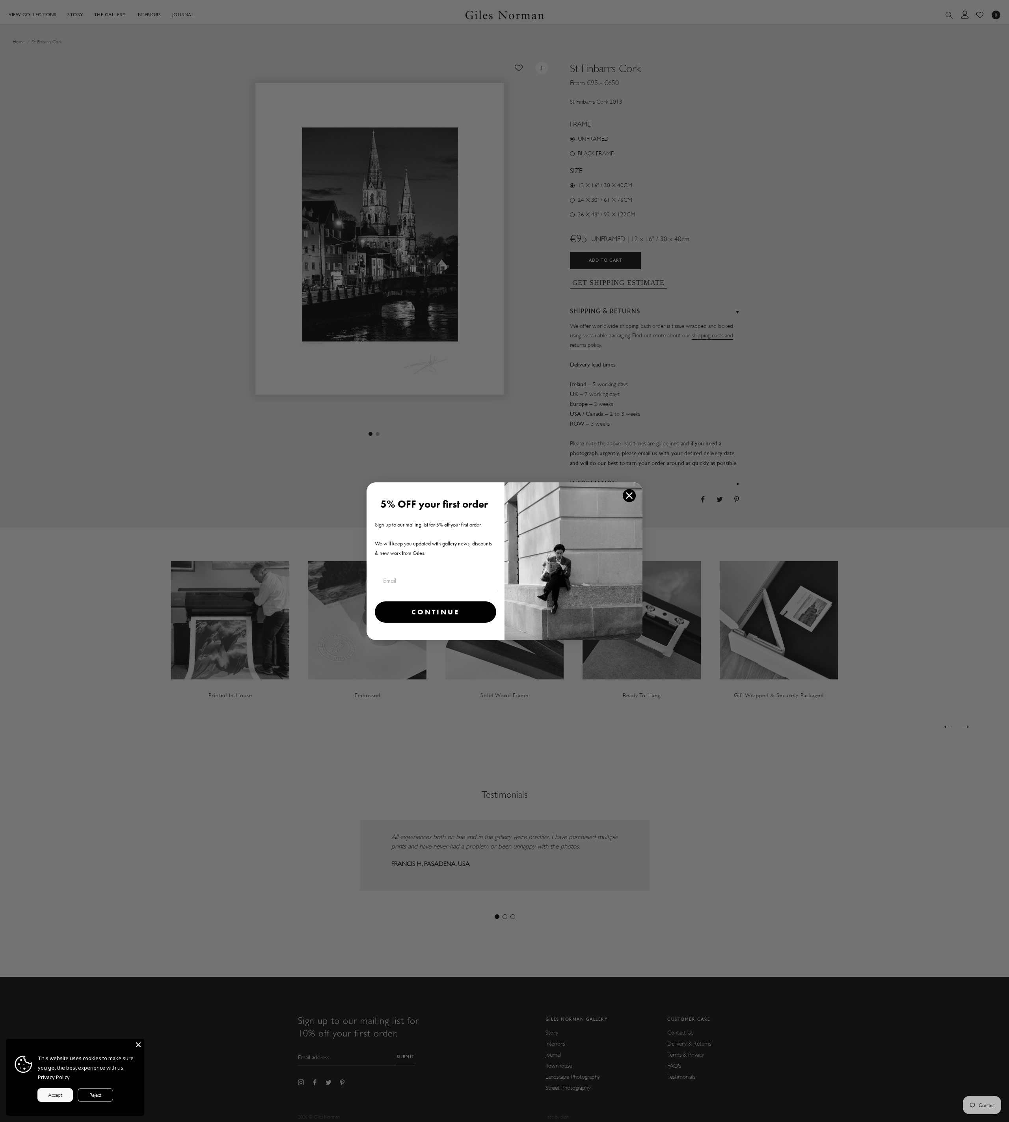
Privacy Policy (54, 1077)
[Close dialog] (629, 495)
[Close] (138, 1045)
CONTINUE (435, 611)
